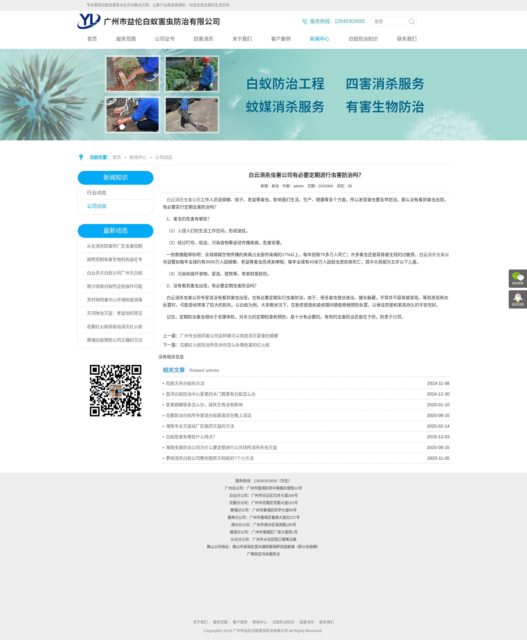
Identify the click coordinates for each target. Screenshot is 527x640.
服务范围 (126, 39)
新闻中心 (319, 39)
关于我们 (242, 39)
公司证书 (164, 39)
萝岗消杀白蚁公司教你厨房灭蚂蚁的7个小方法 (210, 458)
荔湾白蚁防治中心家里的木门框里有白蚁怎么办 (211, 394)
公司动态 (163, 157)
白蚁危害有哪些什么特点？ (191, 436)
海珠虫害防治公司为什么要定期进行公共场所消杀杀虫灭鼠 (221, 447)
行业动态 (96, 192)
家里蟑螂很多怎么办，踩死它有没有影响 (204, 404)
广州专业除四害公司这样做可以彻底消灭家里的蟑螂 (229, 335)
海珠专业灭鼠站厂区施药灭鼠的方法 (200, 426)
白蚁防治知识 (363, 39)
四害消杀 (203, 39)
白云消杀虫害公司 (184, 199)
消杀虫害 (436, 254)
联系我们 (407, 39)
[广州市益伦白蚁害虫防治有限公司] (148, 26)
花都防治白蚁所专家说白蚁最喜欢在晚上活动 (208, 415)
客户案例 (281, 39)
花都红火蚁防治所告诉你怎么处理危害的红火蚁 (225, 344)
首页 (92, 39)
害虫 (247, 316)
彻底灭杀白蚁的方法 (185, 383)
